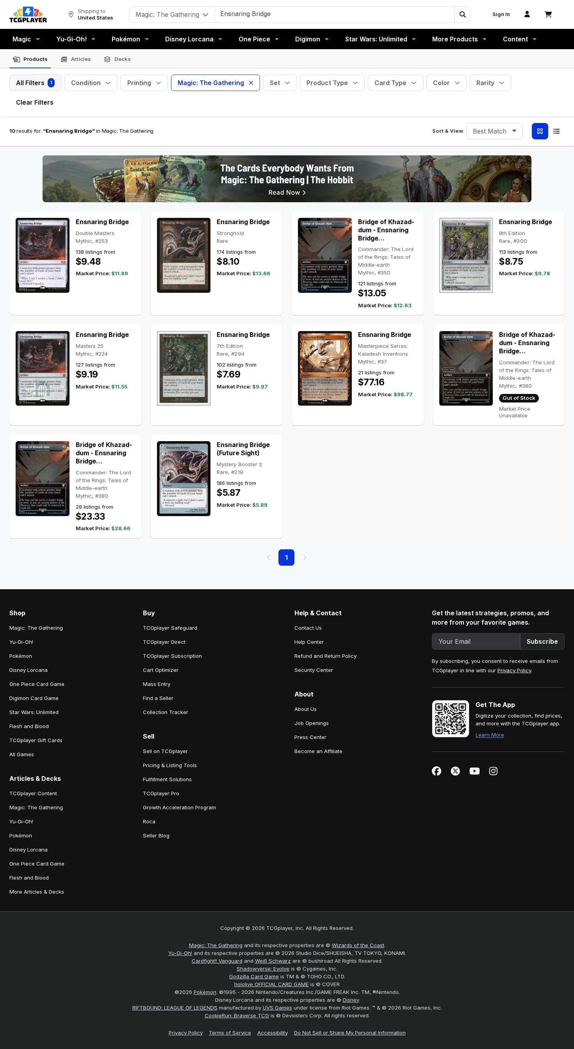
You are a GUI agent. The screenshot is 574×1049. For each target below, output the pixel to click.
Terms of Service (230, 1032)
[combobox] (494, 131)
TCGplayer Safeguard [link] (170, 628)
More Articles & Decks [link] (36, 892)
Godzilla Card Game (254, 976)
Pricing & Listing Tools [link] (170, 765)
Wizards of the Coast (358, 945)
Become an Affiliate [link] (318, 751)
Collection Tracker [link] (165, 712)
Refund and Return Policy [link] (325, 656)
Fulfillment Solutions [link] (167, 779)
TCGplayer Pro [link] (161, 793)
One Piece (254, 39)
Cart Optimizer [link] (160, 670)
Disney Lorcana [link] (28, 670)
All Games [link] (21, 754)
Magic (21, 39)
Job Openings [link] (311, 723)
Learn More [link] (490, 735)
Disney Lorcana (189, 39)
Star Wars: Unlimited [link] (34, 712)
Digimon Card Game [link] (34, 698)
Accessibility (272, 1032)
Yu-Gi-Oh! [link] (21, 642)
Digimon (307, 39)
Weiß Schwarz (273, 961)
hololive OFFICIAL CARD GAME (271, 984)
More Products (455, 39)
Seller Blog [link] (156, 835)
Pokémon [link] (20, 656)
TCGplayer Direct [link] (164, 642)
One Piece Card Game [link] (36, 684)
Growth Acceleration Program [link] (179, 807)
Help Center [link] (309, 642)
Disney (351, 1000)
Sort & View (447, 131)
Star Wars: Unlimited (376, 39)
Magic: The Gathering (215, 945)
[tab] (30, 59)
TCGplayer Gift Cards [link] (35, 740)
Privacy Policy (514, 670)
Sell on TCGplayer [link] (165, 751)
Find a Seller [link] (158, 698)
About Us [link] (305, 709)
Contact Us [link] (308, 628)
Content (515, 39)
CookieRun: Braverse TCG (237, 1015)
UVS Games (277, 1007)
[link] (28, 14)
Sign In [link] (501, 14)
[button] (462, 14)
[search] (335, 13)
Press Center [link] (310, 737)
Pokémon (126, 39)
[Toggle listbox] (514, 131)
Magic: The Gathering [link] (36, 628)
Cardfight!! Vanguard (217, 961)
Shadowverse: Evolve (263, 968)
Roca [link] (149, 821)
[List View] (556, 131)
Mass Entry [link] (156, 684)
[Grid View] (540, 131)
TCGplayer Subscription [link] (172, 656)
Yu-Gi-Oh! (71, 39)
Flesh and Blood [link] (29, 726)
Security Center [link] (313, 670)
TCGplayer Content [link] (33, 793)
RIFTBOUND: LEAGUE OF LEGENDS (174, 1007)
